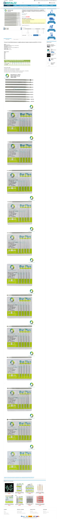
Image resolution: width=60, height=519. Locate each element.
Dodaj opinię (24, 14)
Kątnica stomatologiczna (24, 5)
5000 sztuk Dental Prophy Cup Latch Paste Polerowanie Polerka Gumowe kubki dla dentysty (9, 493)
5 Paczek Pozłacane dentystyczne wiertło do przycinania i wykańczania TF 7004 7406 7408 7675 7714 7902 (29, 493)
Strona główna (5, 7)
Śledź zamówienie (45, 5)
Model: (23, 25)
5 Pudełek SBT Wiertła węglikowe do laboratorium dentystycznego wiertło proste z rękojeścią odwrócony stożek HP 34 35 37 (39, 505)
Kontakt (51, 5)
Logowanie (6, 0)
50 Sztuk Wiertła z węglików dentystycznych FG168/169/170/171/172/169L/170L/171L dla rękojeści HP (29, 505)
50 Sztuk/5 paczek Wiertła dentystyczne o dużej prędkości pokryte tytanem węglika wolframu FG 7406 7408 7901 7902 (40, 493)
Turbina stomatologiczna (35, 5)
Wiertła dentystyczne (10, 7)
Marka (16, 5)
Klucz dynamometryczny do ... (53, 50)
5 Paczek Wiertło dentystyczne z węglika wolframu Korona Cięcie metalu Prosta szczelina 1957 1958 (19, 493)
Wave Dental (25, 13)
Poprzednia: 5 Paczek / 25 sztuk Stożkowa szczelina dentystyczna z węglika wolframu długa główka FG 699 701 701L (19, 477)
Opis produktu (7, 39)
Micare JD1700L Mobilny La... (53, 63)
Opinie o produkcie (16, 39)
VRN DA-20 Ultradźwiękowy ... (53, 45)
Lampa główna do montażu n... (53, 54)
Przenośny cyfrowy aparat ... (53, 58)
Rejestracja (11, 0)
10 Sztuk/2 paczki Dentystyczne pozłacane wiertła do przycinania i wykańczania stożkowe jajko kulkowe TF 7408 (9, 505)
